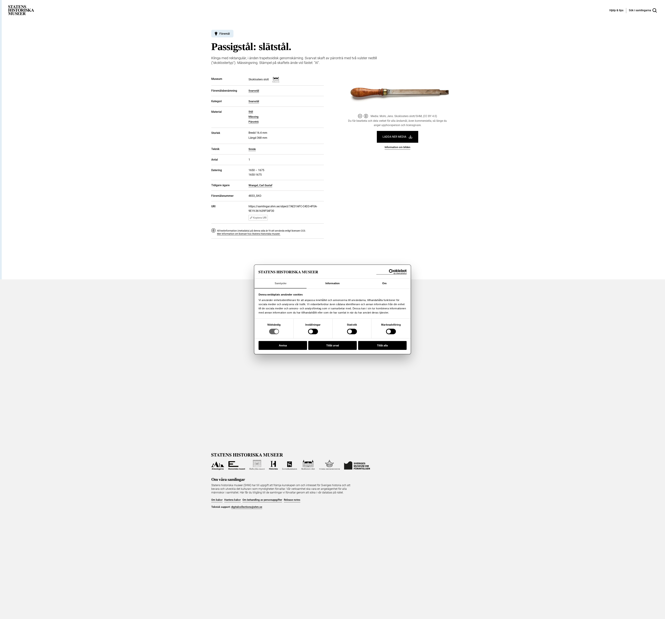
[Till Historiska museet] (273, 465)
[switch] (313, 331)
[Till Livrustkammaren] (289, 465)
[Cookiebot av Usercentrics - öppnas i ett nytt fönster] (391, 272)
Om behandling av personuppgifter (262, 499)
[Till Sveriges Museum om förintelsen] (357, 465)
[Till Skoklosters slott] (308, 465)
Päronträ (254, 121)
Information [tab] (332, 283)
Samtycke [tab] (281, 283)
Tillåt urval (332, 345)
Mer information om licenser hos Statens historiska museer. (248, 233)
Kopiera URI (260, 217)
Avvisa (283, 345)
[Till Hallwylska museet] (257, 465)
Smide (252, 149)
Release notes (292, 499)
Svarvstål (254, 90)
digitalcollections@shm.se (246, 507)
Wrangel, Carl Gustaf (260, 185)
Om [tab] (384, 283)
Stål (251, 111)
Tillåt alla (382, 345)
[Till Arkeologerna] (217, 465)
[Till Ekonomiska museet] (236, 465)
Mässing (254, 116)
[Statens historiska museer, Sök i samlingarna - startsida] (21, 10)
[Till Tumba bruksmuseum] (329, 465)
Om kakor (217, 499)
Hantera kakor (232, 499)
